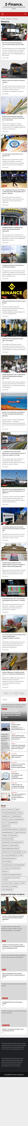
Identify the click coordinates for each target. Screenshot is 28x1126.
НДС (25, 851)
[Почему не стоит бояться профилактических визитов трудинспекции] (5, 766)
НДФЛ (21, 855)
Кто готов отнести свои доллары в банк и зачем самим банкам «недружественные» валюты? (14, 636)
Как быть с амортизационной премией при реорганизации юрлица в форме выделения (13, 917)
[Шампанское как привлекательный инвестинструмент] (14, 328)
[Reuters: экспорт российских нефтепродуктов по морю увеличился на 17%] (5, 727)
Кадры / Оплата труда (20, 832)
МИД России (5, 845)
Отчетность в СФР (15, 868)
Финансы (5, 38)
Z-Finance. (14, 4)
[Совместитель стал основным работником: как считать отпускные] (5, 786)
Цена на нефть (5, 886)
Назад (5, 693)
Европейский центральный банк (10, 829)
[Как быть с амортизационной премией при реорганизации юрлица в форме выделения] (14, 905)
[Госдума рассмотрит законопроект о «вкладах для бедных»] (14, 254)
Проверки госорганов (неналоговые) (11, 874)
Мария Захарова (14, 845)
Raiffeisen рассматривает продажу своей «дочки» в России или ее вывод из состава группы (13, 118)
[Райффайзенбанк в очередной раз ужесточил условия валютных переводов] (14, 216)
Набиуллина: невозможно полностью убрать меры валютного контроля (18, 746)
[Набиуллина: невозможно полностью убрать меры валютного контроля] (5, 747)
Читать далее (5, 57)
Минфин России (6, 851)
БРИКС (3, 809)
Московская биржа (17, 851)
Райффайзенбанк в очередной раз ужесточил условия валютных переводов (12, 229)
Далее (22, 693)
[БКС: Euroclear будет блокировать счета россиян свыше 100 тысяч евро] (14, 32)
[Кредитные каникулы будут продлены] (5, 756)
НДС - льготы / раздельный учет (10, 855)
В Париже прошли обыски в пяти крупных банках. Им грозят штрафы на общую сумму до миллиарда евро (13, 564)
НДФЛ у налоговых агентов (8, 858)
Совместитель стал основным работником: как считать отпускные (17, 786)
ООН (3, 868)
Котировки (4, 835)
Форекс (23, 883)
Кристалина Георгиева (7, 838)
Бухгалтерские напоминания (9, 812)
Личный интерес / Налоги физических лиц (12, 842)
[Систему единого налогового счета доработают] (14, 143)
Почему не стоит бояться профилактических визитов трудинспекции (18, 765)
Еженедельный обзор (7, 832)
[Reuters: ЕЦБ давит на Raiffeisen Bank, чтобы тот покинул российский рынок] (14, 661)
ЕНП (3, 822)
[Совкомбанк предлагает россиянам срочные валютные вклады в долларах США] (14, 516)
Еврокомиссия (5, 825)
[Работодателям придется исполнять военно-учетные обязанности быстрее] (5, 797)
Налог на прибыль (6, 861)
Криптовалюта (13, 835)
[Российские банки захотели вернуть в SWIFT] (14, 991)
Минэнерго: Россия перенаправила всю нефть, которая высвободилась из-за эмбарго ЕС (13, 490)
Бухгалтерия (14, 753)
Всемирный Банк (16, 816)
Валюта (20, 812)
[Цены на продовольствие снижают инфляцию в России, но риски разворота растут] (14, 962)
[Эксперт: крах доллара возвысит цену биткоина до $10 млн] (14, 1018)
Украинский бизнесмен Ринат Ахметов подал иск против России (18, 737)
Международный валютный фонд (10, 848)
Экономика (14, 886)
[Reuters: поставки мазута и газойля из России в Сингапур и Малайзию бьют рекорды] (14, 401)
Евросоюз (23, 829)
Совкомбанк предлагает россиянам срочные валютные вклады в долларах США (13, 528)
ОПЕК (7, 868)
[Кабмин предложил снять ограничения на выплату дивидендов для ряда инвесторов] (14, 364)
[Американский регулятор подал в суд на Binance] (14, 290)
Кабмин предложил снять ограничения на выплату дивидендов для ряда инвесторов (13, 376)
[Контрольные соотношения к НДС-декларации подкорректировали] (5, 776)
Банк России (10, 809)
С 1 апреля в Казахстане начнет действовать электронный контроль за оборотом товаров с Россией (14, 453)
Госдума (10, 819)
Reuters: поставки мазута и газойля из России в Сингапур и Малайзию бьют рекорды (13, 413)
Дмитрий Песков (19, 819)
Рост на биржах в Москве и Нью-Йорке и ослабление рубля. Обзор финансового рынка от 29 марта (14, 191)
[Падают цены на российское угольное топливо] (14, 69)
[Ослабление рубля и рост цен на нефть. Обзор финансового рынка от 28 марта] (14, 588)
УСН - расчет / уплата (7, 883)
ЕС (6, 822)
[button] (2, 14)
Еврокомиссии (13, 822)
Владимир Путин (6, 816)
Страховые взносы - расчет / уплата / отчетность (11, 878)
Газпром (4, 819)
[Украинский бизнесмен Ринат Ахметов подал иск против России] (5, 737)
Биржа (17, 809)
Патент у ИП (5, 871)
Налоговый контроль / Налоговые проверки (13, 864)
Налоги (4, 912)
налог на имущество (7, 889)
